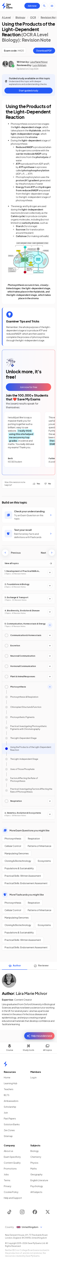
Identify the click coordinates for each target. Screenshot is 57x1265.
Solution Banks (12, 1124)
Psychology (36, 1186)
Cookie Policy (11, 1192)
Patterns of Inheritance (39, 845)
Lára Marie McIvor (39, 61)
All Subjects (36, 1192)
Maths (33, 1168)
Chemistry (35, 1156)
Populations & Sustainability (19, 868)
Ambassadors (11, 1100)
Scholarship (10, 1106)
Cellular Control (13, 845)
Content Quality (12, 1162)
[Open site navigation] (52, 6)
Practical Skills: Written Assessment (23, 875)
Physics (34, 1162)
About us (8, 1150)
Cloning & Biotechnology (18, 860)
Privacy (7, 1186)
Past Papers (10, 1118)
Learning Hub (10, 1083)
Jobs (6, 1174)
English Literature (39, 1180)
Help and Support (13, 1197)
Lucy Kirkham (39, 65)
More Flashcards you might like (27, 894)
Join (6, 1112)
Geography (36, 1174)
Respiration (34, 838)
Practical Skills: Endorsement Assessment (26, 883)
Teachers (8, 1089)
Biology (20, 17)
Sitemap (8, 1136)
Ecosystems (44, 860)
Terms (7, 1180)
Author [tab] (17, 965)
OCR (33, 17)
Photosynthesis (13, 838)
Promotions (10, 1168)
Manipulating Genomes (17, 853)
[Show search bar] (44, 6)
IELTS (6, 1095)
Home (7, 1077)
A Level (6, 17)
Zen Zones (9, 1130)
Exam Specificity (12, 1156)
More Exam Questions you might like (29, 830)
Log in (33, 1077)
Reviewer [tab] (43, 965)
